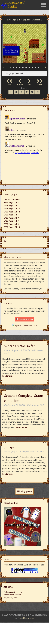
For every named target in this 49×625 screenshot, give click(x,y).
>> (39, 80)
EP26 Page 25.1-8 (11, 202)
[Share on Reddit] (37, 92)
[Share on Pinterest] (21, 92)
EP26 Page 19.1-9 (11, 221)
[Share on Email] (32, 92)
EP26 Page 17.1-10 (12, 227)
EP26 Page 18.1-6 (11, 224)
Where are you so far (19, 346)
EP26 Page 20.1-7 (11, 218)
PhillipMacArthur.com (13, 592)
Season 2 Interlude (12, 199)
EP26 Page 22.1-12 (12, 212)
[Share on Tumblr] (26, 92)
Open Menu (43, 4)
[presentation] (4, 66)
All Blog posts (24, 491)
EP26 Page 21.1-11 (12, 215)
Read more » (8, 376)
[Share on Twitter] (16, 92)
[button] (10, 67)
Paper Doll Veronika (12, 594)
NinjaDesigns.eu (10, 597)
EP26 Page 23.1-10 (12, 208)
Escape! (10, 447)
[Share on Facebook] (10, 92)
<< (9, 80)
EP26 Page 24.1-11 (12, 205)
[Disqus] (24, 146)
